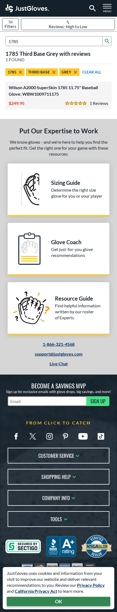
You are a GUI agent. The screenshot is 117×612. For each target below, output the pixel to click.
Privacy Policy (91, 585)
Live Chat (59, 363)
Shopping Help (56, 476)
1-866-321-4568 (59, 344)
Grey (66, 72)
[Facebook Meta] (16, 436)
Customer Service (56, 455)
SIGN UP (98, 401)
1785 (12, 72)
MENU (109, 9)
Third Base (39, 72)
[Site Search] (91, 8)
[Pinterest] (65, 436)
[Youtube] (83, 436)
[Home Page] (27, 8)
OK (58, 601)
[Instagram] (49, 436)
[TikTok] (101, 436)
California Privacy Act (36, 591)
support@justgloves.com (58, 353)
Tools (56, 519)
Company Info (56, 497)
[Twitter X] (32, 436)
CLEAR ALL (91, 72)
